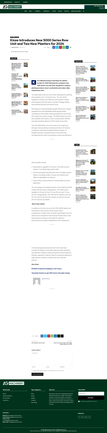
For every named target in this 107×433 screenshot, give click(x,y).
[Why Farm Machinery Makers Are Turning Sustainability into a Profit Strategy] (92, 117)
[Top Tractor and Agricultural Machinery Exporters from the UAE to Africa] (92, 79)
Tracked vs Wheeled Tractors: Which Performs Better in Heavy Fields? (82, 181)
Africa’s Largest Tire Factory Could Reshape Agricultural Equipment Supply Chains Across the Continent (82, 197)
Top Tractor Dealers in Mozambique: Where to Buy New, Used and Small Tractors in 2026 (82, 108)
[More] (70, 47)
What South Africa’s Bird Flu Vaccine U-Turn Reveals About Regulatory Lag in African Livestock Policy (16, 66)
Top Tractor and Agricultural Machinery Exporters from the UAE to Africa (82, 80)
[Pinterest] (60, 47)
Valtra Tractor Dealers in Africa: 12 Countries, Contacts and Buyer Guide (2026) (82, 99)
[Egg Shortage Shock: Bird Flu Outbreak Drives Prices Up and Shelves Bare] (26, 103)
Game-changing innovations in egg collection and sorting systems (17, 111)
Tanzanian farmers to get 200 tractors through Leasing (51, 273)
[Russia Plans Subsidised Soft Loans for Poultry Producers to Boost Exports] (26, 85)
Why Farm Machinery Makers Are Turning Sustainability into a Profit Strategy (82, 117)
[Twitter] (103, 8)
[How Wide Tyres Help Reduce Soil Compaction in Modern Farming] (92, 188)
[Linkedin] (101, 8)
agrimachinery (15, 47)
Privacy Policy (94, 401)
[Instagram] (82, 417)
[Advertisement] (41, 26)
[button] (83, 11)
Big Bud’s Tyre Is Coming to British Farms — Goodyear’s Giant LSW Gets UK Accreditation (82, 172)
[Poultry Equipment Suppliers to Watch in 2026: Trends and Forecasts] (26, 95)
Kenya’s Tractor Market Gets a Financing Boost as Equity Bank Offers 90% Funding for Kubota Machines (82, 89)
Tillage (16, 37)
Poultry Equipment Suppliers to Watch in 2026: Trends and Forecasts (17, 95)
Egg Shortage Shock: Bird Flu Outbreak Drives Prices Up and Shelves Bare (17, 103)
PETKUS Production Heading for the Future (47, 269)
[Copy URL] (62, 336)
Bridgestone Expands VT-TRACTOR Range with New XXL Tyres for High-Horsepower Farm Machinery (82, 163)
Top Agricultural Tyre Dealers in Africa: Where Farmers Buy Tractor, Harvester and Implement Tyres (82, 152)
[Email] (58, 336)
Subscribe (90, 397)
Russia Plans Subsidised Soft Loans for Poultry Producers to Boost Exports (16, 86)
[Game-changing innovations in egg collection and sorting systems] (26, 111)
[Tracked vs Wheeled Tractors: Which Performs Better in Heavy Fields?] (92, 181)
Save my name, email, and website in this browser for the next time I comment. (48, 370)
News (12, 37)
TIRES (77, 145)
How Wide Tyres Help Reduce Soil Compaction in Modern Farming (82, 189)
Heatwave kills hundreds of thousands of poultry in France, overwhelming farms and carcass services (17, 76)
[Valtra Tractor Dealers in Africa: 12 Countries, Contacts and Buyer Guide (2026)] (92, 99)
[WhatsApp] (63, 47)
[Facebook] (100, 8)
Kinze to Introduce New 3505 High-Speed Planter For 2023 (63, 343)
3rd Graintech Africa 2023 (38, 343)
